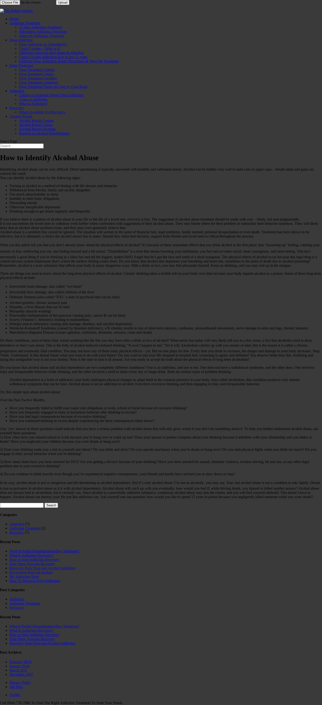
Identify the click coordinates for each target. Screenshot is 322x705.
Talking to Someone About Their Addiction (51, 95)
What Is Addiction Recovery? (31, 555)
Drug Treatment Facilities (38, 78)
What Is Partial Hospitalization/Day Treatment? (44, 551)
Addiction (16, 91)
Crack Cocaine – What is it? (40, 48)
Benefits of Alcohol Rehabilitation (44, 133)
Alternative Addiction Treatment (43, 31)
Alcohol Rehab (20, 116)
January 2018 (19, 666)
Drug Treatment (21, 65)
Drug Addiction (21, 40)
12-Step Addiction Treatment (40, 27)
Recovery (16, 108)
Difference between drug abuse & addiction (51, 53)
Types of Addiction (33, 99)
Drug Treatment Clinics (36, 74)
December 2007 (21, 674)
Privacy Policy (20, 682)
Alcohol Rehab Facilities (37, 129)
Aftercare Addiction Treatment (41, 36)
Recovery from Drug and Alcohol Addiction (42, 568)
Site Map (16, 687)
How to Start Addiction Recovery (34, 559)
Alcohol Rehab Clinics (36, 125)
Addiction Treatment (24, 23)
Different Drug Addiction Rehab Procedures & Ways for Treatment (69, 61)
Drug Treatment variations (38, 82)
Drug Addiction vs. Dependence (43, 44)
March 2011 (18, 670)
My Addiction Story (24, 576)
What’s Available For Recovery (42, 112)
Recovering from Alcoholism (31, 572)
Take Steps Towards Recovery (32, 564)
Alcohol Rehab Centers (36, 121)
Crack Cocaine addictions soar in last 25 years (53, 57)
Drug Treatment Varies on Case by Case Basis (53, 87)
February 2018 (20, 662)
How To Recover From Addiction (34, 581)
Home (14, 19)
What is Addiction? (33, 104)
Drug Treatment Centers (37, 70)
